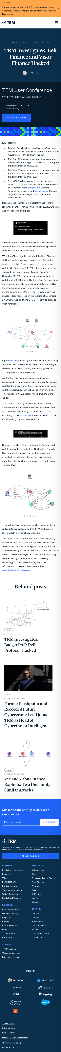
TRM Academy (9, 949)
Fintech (5, 929)
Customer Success (11, 953)
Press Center (38, 921)
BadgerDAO (33, 187)
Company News (39, 925)
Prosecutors (7, 937)
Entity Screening (9, 886)
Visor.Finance (26, 415)
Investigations (19, 42)
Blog (34, 874)
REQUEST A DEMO (30, 856)
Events (35, 898)
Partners (36, 929)
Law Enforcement (10, 909)
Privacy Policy (8, 1028)
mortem (14, 360)
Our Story (36, 913)
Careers (35, 917)
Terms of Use (8, 1024)
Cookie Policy (8, 1033)
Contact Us (37, 937)
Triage (5, 878)
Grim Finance (41, 191)
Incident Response (10, 957)
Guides (35, 890)
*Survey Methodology (12, 1043)
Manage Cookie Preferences (15, 1038)
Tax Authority (8, 933)
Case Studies (38, 882)
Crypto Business (9, 925)
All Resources (38, 870)
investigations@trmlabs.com (16, 570)
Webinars (36, 886)
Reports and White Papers (43, 878)
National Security (10, 913)
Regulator (6, 917)
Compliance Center (40, 933)
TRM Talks (36, 894)
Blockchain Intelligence (12, 870)
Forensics (6, 874)
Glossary (36, 902)
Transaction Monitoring (13, 890)
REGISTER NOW (16, 117)
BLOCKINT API (9, 882)
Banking (6, 921)
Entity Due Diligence (11, 898)
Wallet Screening (10, 894)
